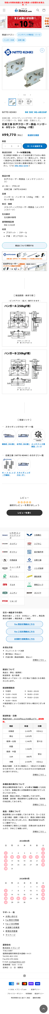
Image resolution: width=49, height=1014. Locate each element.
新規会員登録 (12, 931)
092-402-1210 (21, 165)
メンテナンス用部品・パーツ (29, 34)
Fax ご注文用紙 (12, 923)
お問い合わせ (12, 916)
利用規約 (29, 993)
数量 (4, 141)
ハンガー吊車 (9, 40)
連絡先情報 (37, 998)
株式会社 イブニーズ (11, 948)
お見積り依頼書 (12, 927)
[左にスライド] (19, 95)
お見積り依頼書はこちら (24, 639)
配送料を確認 (33, 135)
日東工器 (21, 40)
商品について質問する (24, 245)
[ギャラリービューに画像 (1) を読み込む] (12, 101)
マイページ (11, 934)
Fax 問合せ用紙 (12, 920)
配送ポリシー (39, 993)
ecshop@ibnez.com (17, 961)
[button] (4, 10)
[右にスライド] (30, 95)
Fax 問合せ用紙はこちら (24, 624)
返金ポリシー (36, 989)
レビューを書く (24, 512)
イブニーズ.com (20, 989)
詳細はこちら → (39, 660)
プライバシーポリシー (15, 993)
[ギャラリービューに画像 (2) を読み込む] (20, 101)
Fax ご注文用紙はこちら (24, 631)
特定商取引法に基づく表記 (20, 998)
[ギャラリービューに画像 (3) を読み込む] (29, 101)
